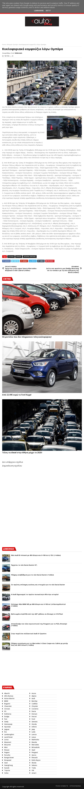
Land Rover (8, 737)
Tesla (34, 768)
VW (33, 770)
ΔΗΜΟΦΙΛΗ (8, 549)
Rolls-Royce (36, 760)
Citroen (7, 709)
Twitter (16, 261)
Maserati (7, 742)
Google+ (25, 261)
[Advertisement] (42, 34)
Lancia (34, 734)
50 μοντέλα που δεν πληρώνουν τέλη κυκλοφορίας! (27, 337)
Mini (6, 747)
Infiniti (34, 727)
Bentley (34, 701)
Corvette (35, 709)
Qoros (34, 755)
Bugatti (7, 704)
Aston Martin (9, 698)
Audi (33, 698)
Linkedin (33, 261)
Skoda (34, 763)
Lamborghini (9, 734)
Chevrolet (8, 706)
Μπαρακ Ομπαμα (30, 256)
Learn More (39, 11)
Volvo (6, 773)
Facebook (7, 261)
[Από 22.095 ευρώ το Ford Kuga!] (42, 367)
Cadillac (35, 704)
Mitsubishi (36, 747)
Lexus (34, 737)
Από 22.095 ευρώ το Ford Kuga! (16, 395)
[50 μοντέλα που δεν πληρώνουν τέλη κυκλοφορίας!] (42, 309)
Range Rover (9, 757)
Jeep (33, 729)
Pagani (7, 752)
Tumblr (41, 261)
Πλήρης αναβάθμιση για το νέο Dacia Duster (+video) (32, 575)
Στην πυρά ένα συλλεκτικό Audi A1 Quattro (28, 634)
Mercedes (35, 745)
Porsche (7, 755)
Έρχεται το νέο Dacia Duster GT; (24, 565)
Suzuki (6, 768)
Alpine (34, 696)
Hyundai (7, 727)
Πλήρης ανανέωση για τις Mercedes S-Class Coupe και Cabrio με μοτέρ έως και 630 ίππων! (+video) (39, 644)
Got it (48, 11)
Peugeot (35, 752)
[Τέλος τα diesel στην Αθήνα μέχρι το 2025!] (42, 425)
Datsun (34, 714)
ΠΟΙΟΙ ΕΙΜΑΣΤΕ (62, 786)
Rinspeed (7, 760)
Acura (34, 693)
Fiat (5, 719)
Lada (33, 732)
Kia (5, 732)
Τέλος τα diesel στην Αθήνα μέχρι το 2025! (22, 452)
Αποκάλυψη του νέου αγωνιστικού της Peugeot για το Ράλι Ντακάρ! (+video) (39, 625)
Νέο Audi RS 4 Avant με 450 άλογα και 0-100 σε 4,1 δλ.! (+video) (36, 555)
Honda (34, 724)
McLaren (7, 745)
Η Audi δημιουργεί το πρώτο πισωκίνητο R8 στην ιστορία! (35, 594)
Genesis (34, 722)
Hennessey (8, 724)
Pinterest (51, 261)
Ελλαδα (11, 256)
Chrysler (35, 706)
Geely (6, 722)
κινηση (18, 256)
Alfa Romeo (8, 696)
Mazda (34, 742)
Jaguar (6, 729)
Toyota (7, 770)
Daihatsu (7, 714)
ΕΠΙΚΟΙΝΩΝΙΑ (75, 786)
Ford (33, 719)
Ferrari (34, 716)
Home (4, 44)
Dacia (34, 711)
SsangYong (8, 765)
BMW (6, 701)
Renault (35, 757)
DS (5, 711)
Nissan (6, 750)
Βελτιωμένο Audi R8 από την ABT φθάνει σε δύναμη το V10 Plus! (37, 614)
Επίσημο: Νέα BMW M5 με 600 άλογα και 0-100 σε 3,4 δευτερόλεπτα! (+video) (38, 605)
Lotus (6, 740)
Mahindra (35, 740)
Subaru (34, 765)
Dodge (6, 716)
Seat (6, 763)
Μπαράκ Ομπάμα (12, 44)
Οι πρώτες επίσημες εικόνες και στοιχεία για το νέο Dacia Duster (38, 585)
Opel (33, 750)
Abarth (7, 693)
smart (34, 773)
